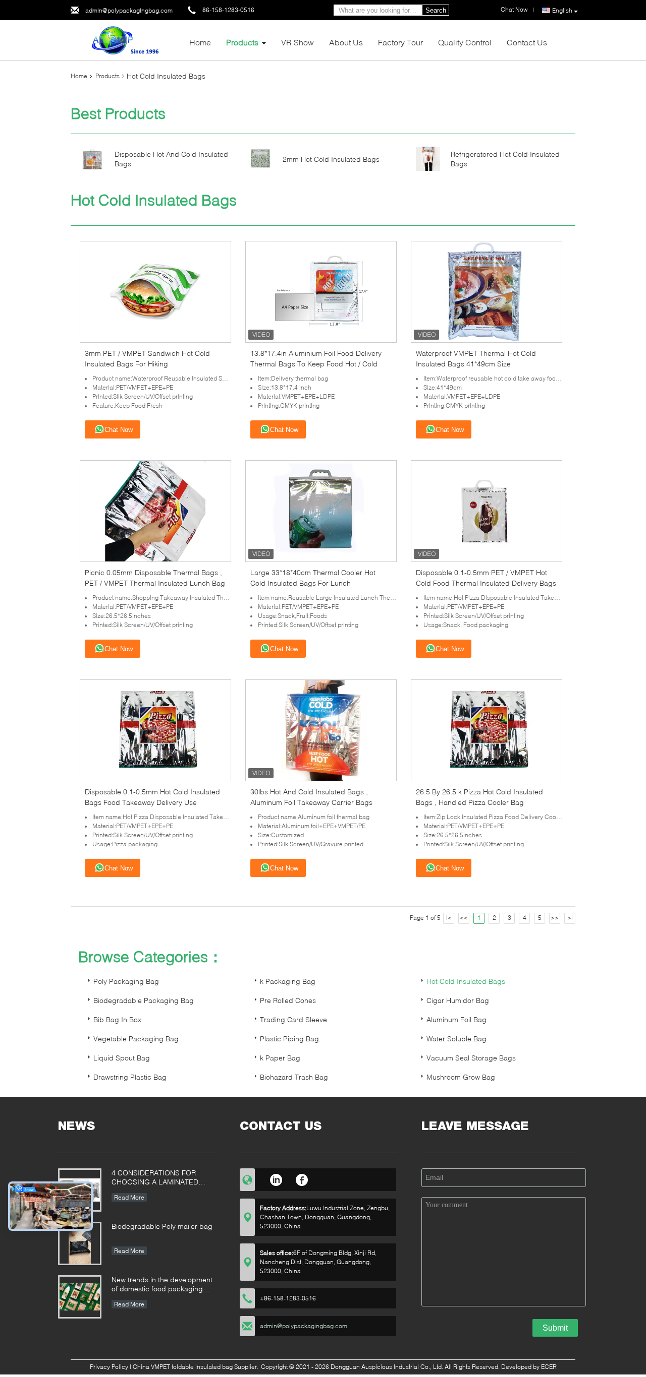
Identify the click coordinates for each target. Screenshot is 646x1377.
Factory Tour (400, 42)
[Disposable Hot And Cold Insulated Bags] (92, 158)
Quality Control (465, 42)
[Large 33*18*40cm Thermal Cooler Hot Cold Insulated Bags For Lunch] (321, 510)
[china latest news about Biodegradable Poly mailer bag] (80, 1243)
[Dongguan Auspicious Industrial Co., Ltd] (126, 39)
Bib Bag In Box (117, 1019)
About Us (346, 42)
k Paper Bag (280, 1057)
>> (555, 917)
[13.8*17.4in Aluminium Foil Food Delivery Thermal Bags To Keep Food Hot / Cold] (321, 291)
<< (464, 917)
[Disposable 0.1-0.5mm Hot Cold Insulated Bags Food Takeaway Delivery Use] (155, 729)
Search (435, 10)
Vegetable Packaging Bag (136, 1038)
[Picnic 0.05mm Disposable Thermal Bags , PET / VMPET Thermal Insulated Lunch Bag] (155, 510)
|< (449, 917)
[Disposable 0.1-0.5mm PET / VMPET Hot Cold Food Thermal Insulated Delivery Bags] (486, 510)
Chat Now (118, 429)
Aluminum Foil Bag (456, 1019)
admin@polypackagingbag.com (129, 10)
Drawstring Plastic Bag (130, 1077)
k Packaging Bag (287, 981)
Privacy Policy (109, 1366)
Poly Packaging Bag (126, 981)
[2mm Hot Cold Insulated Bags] (260, 158)
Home (200, 42)
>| (570, 917)
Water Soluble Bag (456, 1038)
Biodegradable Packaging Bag (143, 1000)
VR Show (297, 42)
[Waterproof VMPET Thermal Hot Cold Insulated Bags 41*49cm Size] (486, 291)
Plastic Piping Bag (289, 1038)
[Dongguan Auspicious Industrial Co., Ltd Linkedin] (276, 1178)
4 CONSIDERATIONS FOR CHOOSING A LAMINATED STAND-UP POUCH (155, 1178)
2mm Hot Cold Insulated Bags (331, 159)
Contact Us (527, 42)
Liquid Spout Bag (121, 1057)
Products (242, 42)
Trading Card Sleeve (293, 1019)
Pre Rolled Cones (288, 1000)
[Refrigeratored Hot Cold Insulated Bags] (428, 158)
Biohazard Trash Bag (294, 1077)
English (562, 10)
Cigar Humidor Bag (457, 1000)
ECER (549, 1366)
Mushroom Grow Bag (460, 1077)
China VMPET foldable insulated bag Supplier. (196, 1366)
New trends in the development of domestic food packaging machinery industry (162, 1285)
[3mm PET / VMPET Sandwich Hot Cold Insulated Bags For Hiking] (155, 291)
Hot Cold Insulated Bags (465, 981)
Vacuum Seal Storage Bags (471, 1057)
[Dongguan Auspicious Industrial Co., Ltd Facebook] (302, 1178)
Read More (129, 1197)
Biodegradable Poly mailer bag (162, 1226)
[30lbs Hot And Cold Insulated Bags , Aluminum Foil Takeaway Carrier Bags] (321, 729)
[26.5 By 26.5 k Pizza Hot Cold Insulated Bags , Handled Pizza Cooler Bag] (486, 729)
